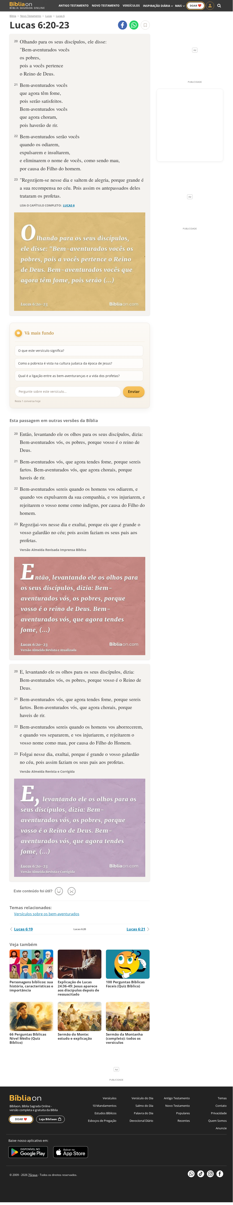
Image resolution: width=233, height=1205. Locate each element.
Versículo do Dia (142, 1098)
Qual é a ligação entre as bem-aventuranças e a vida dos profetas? (69, 376)
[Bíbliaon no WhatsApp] (191, 1173)
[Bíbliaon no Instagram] (210, 1173)
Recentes (184, 1121)
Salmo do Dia (144, 1106)
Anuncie (221, 1128)
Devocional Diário (141, 1121)
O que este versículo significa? (41, 350)
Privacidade (219, 1113)
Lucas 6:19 (23, 929)
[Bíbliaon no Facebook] (219, 1173)
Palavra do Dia (143, 1113)
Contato (221, 1106)
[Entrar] (210, 6)
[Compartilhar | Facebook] (122, 25)
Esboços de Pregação (102, 1121)
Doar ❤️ (21, 1119)
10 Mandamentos (104, 1106)
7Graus (33, 1175)
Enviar (134, 391)
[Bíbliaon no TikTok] (200, 1173)
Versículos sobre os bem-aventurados (46, 913)
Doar (195, 5)
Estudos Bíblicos (105, 1113)
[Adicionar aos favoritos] (145, 25)
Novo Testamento (106, 6)
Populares (183, 1113)
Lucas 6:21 (136, 929)
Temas (222, 1098)
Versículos (131, 6)
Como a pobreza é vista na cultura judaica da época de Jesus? (65, 363)
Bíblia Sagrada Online (27, 8)
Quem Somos (217, 1121)
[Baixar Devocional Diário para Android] (28, 1153)
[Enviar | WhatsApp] (133, 25)
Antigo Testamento (74, 6)
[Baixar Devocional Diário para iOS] (70, 1153)
